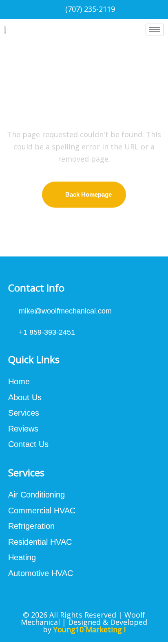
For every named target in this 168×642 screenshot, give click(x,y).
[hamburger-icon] (155, 29)
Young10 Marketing (87, 629)
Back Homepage (88, 194)
